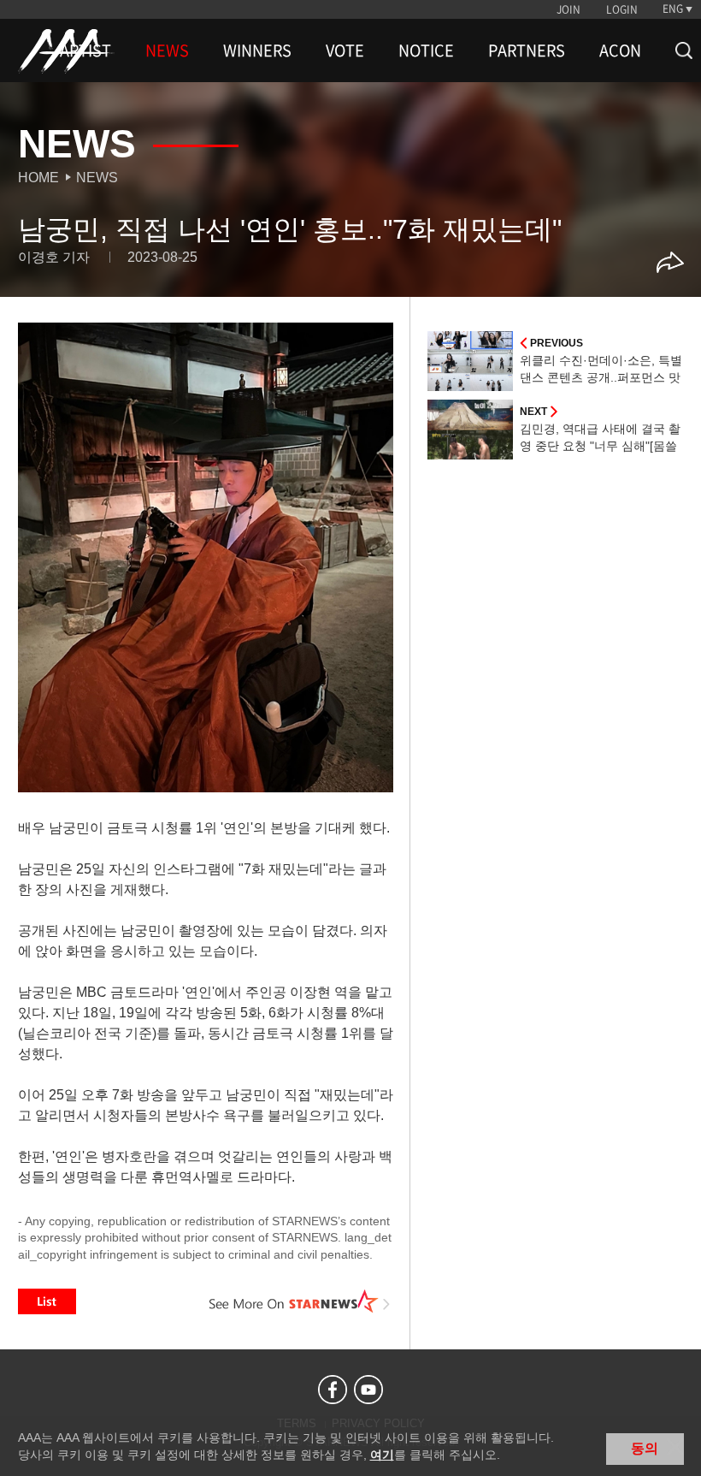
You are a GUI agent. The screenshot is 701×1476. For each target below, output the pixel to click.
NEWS (167, 50)
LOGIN (622, 9)
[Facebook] (332, 1389)
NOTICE (426, 50)
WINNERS (257, 50)
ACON (620, 50)
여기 (382, 1454)
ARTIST (85, 50)
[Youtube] (368, 1389)
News (97, 177)
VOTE (345, 50)
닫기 (675, 1446)
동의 (644, 1448)
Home (38, 177)
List (47, 1301)
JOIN (568, 9)
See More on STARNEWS (300, 1301)
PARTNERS (526, 50)
